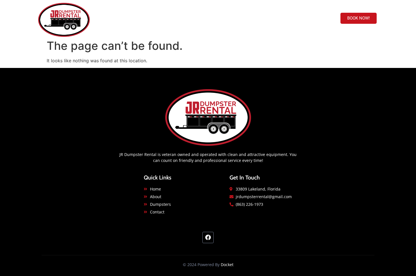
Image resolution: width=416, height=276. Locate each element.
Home (230, 18)
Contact (309, 18)
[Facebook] (208, 237)
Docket (227, 264)
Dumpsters (280, 18)
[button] (358, 18)
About (253, 18)
